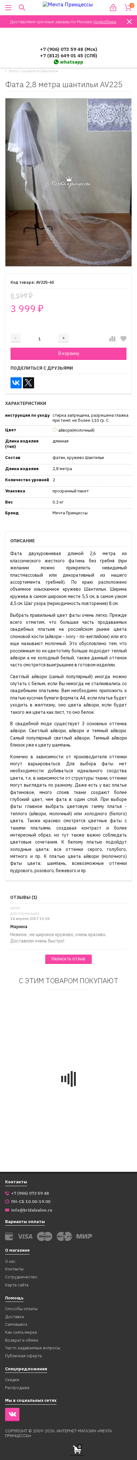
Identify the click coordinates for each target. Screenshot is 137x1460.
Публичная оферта (23, 1356)
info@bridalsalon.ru (31, 1210)
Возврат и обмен (21, 1340)
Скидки (12, 1380)
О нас (10, 1261)
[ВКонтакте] (16, 382)
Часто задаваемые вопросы (32, 1348)
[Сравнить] (112, 338)
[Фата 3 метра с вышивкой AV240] (99, 1037)
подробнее (104, 21)
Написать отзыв (68, 959)
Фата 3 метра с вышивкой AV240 (91, 1092)
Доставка (14, 1317)
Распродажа (17, 1388)
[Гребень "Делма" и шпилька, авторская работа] (38, 1037)
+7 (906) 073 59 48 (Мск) (68, 49)
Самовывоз (16, 1324)
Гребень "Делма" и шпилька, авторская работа (33, 1095)
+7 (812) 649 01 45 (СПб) (68, 55)
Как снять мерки (21, 1332)
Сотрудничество (21, 1277)
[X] (28, 382)
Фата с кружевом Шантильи (33, 71)
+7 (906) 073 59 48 (30, 1193)
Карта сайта (16, 1285)
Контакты (14, 1269)
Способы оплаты (21, 1309)
